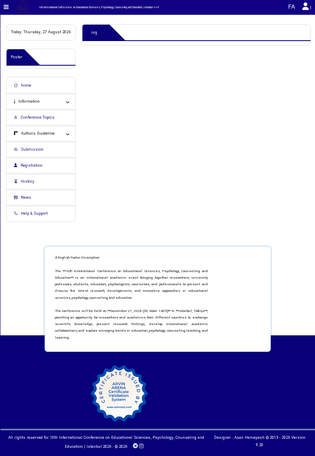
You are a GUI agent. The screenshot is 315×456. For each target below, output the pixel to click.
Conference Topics (37, 118)
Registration (31, 166)
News (25, 198)
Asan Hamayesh (249, 438)
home (25, 86)
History (27, 182)
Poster (17, 57)
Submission (31, 150)
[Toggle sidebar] (6, 7)
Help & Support (34, 214)
